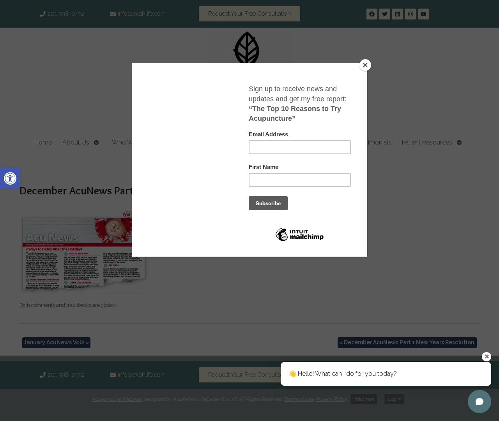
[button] (10, 178)
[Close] (365, 65)
